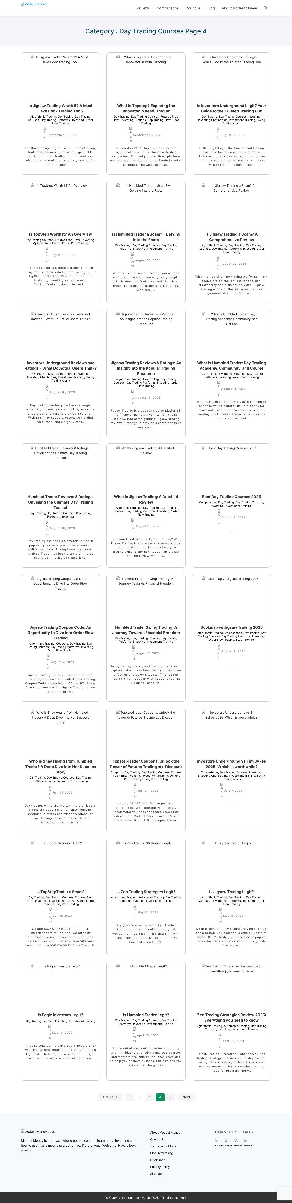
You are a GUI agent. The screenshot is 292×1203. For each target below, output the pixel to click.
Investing (77, 120)
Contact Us (158, 1139)
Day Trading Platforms (54, 120)
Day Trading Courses (144, 116)
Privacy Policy (160, 1167)
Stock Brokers (244, 639)
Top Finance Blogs (163, 1146)
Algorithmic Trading (43, 116)
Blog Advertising (161, 1153)
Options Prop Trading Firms (153, 120)
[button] (266, 8)
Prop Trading (78, 243)
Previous (110, 1097)
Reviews (143, 8)
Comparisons (168, 8)
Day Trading (64, 116)
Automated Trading (150, 897)
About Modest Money (239, 8)
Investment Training (241, 120)
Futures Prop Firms (67, 240)
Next (186, 1097)
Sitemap (156, 1173)
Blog (211, 8)
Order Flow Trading (71, 648)
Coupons (193, 8)
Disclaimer (157, 1160)
